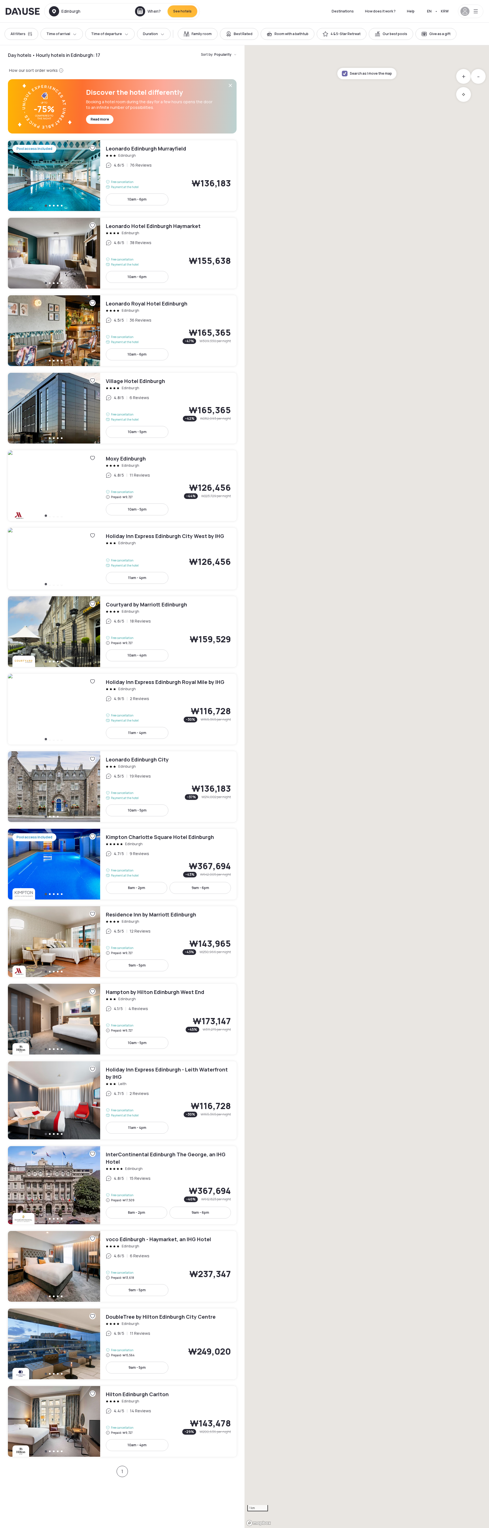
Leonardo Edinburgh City (122, 786)
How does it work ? (380, 11)
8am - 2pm (136, 887)
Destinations (343, 11)
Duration (150, 33)
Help (411, 11)
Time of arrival (58, 33)
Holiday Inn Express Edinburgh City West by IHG (122, 558)
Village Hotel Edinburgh (122, 408)
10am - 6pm (137, 199)
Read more (100, 119)
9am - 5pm (137, 965)
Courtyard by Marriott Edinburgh (122, 631)
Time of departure (106, 33)
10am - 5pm (137, 431)
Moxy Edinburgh (122, 485)
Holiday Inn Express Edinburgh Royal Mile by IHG (122, 709)
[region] (366, 786)
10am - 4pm (137, 655)
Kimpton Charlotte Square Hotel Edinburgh (122, 864)
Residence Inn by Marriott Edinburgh (122, 941)
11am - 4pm (137, 577)
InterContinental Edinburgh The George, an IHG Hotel (122, 1185)
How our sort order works (33, 70)
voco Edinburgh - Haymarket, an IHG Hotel (122, 1266)
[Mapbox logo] (258, 1523)
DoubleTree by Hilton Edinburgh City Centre (122, 1344)
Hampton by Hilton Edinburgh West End (122, 1019)
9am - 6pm (200, 887)
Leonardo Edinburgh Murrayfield (122, 175)
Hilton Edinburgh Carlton (122, 1421)
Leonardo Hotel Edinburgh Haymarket (122, 253)
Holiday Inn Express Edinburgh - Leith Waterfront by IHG (122, 1100)
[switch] (198, 34)
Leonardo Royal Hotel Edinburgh (122, 330)
